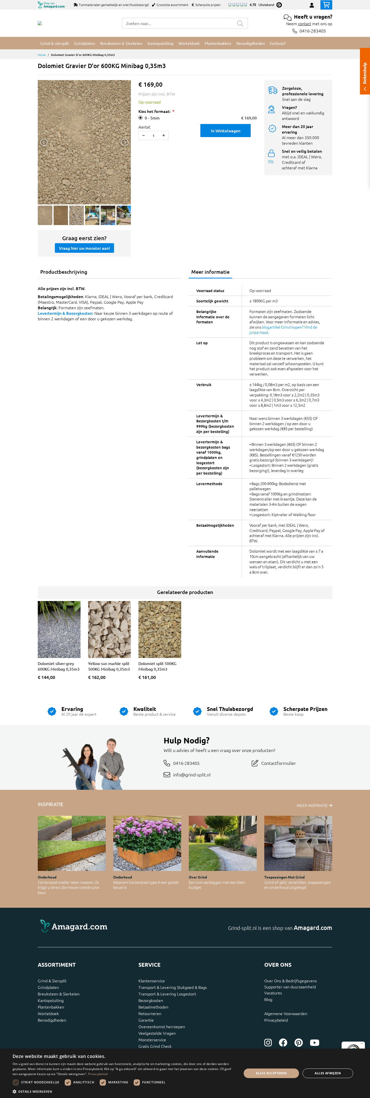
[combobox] (177, 23)
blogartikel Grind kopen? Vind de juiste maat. (283, 329)
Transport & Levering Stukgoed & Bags (172, 987)
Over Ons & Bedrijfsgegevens (290, 980)
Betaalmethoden (153, 1007)
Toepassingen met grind (284, 877)
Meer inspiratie (313, 805)
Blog (268, 999)
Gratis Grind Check (155, 1046)
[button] (124, 1091)
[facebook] (283, 1043)
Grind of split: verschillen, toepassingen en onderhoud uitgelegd (297, 885)
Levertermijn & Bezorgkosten (65, 313)
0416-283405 (313, 31)
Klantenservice (151, 980)
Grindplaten (48, 987)
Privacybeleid (276, 1020)
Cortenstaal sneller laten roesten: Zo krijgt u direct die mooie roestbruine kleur (68, 887)
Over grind (198, 877)
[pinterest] (298, 1043)
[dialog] (185, 1073)
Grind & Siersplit (52, 980)
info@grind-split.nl (192, 774)
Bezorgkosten (150, 1000)
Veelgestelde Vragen (157, 1033)
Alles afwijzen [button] (328, 1073)
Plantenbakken (51, 1007)
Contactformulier (278, 763)
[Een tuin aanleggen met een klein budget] (223, 843)
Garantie (146, 1020)
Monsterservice (152, 1039)
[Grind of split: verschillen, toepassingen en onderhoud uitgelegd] (298, 843)
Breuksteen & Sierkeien (59, 993)
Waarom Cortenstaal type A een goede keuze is (146, 885)
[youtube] (314, 1043)
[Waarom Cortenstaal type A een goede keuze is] (147, 843)
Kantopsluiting (51, 1000)
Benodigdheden (52, 1020)
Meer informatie (210, 271)
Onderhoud (47, 877)
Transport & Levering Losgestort (167, 993)
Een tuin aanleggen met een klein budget (217, 885)
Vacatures (273, 992)
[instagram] (268, 1043)
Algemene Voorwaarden (285, 1013)
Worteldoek (48, 1013)
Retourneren (149, 1013)
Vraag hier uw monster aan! (84, 248)
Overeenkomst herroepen (161, 1026)
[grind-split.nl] (40, 23)
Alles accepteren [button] (271, 1073)
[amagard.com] (109, 927)
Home (42, 55)
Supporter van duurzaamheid (290, 986)
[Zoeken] (240, 23)
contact (304, 23)
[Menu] (362, 1045)
